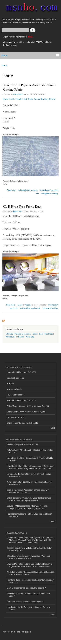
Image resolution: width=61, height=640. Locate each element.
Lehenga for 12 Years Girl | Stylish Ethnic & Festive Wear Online (29, 474)
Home (4, 65)
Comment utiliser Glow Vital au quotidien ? (25, 601)
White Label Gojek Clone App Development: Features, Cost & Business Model (30, 572)
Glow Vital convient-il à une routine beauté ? (26, 587)
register (28, 304)
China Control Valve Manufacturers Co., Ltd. (26, 411)
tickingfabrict (18, 94)
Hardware (49, 333)
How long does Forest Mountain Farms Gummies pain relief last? (30, 580)
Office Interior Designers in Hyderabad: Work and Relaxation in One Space (28, 556)
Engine (21, 336)
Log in (5, 36)
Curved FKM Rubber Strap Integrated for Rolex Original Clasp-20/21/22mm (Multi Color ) (27, 506)
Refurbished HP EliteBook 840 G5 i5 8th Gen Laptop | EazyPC (30, 451)
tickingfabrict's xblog (49, 193)
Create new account (18, 36)
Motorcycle (10, 336)
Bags (41, 333)
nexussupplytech (14, 389)
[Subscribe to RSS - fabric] (3, 320)
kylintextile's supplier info (30, 308)
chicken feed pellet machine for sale (22, 444)
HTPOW (10, 383)
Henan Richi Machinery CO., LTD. (21, 372)
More (53, 427)
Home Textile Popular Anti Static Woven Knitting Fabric (29, 87)
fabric (4, 184)
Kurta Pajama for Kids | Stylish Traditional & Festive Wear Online (29, 482)
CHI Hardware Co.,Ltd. (17, 417)
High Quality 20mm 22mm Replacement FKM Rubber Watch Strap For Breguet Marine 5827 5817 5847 (30, 466)
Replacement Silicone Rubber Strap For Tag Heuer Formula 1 (29, 514)
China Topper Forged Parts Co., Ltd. (22, 422)
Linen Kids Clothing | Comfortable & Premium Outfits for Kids (30, 458)
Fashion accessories (23, 333)
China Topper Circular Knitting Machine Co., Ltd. (28, 406)
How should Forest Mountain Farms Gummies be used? (28, 594)
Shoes (35, 333)
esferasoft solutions (15, 377)
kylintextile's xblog (50, 308)
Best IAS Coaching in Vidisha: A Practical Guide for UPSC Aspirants (29, 548)
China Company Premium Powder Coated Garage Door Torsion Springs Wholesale (29, 498)
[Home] (30, 8)
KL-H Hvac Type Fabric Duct (21, 206)
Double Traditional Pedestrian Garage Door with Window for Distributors (28, 490)
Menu (4, 55)
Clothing (9, 333)
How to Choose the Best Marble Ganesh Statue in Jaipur (28, 608)
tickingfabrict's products (28, 190)
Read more (11, 189)
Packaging (30, 336)
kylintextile (17, 211)
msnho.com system (22, 631)
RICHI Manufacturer (15, 394)
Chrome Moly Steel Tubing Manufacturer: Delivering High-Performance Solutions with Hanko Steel (29, 564)
